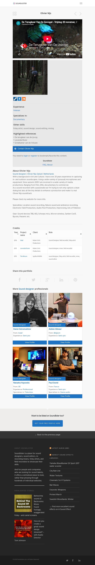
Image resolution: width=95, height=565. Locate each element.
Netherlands (49, 174)
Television (29, 392)
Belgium (57, 333)
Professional (28, 389)
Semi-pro (26, 335)
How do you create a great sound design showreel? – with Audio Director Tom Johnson (29, 531)
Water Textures (56, 475)
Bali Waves (54, 485)
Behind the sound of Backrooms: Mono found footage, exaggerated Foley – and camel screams (29, 506)
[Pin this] (75, 280)
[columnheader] (16, 234)
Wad (21, 240)
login (26, 155)
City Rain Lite (55, 470)
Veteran (16, 110)
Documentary (19, 119)
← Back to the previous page (47, 434)
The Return (23, 256)
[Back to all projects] (14, 14)
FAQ (44, 164)
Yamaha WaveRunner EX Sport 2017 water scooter (64, 465)
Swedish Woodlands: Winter (62, 499)
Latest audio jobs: (61, 448)
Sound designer (19, 174)
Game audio (65, 392)
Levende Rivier (25, 248)
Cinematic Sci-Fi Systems (60, 480)
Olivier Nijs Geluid (34, 174)
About (49, 164)
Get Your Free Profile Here (47, 423)
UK (19, 386)
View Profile (30, 342)
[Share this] (20, 280)
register (34, 155)
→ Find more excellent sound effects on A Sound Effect (62, 508)
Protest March (56, 494)
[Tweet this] (34, 280)
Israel (20, 333)
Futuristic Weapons (58, 489)
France (56, 386)
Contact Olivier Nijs (26, 148)
